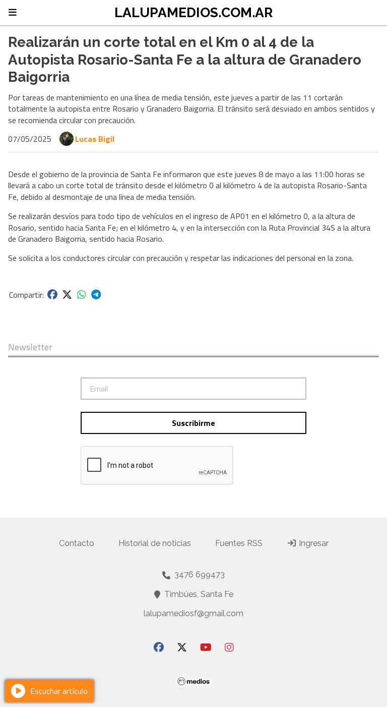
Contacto (76, 543)
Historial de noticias (154, 543)
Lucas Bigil (94, 138)
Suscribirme (193, 423)
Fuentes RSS (239, 543)
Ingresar (313, 543)
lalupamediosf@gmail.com (193, 613)
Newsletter (30, 347)
